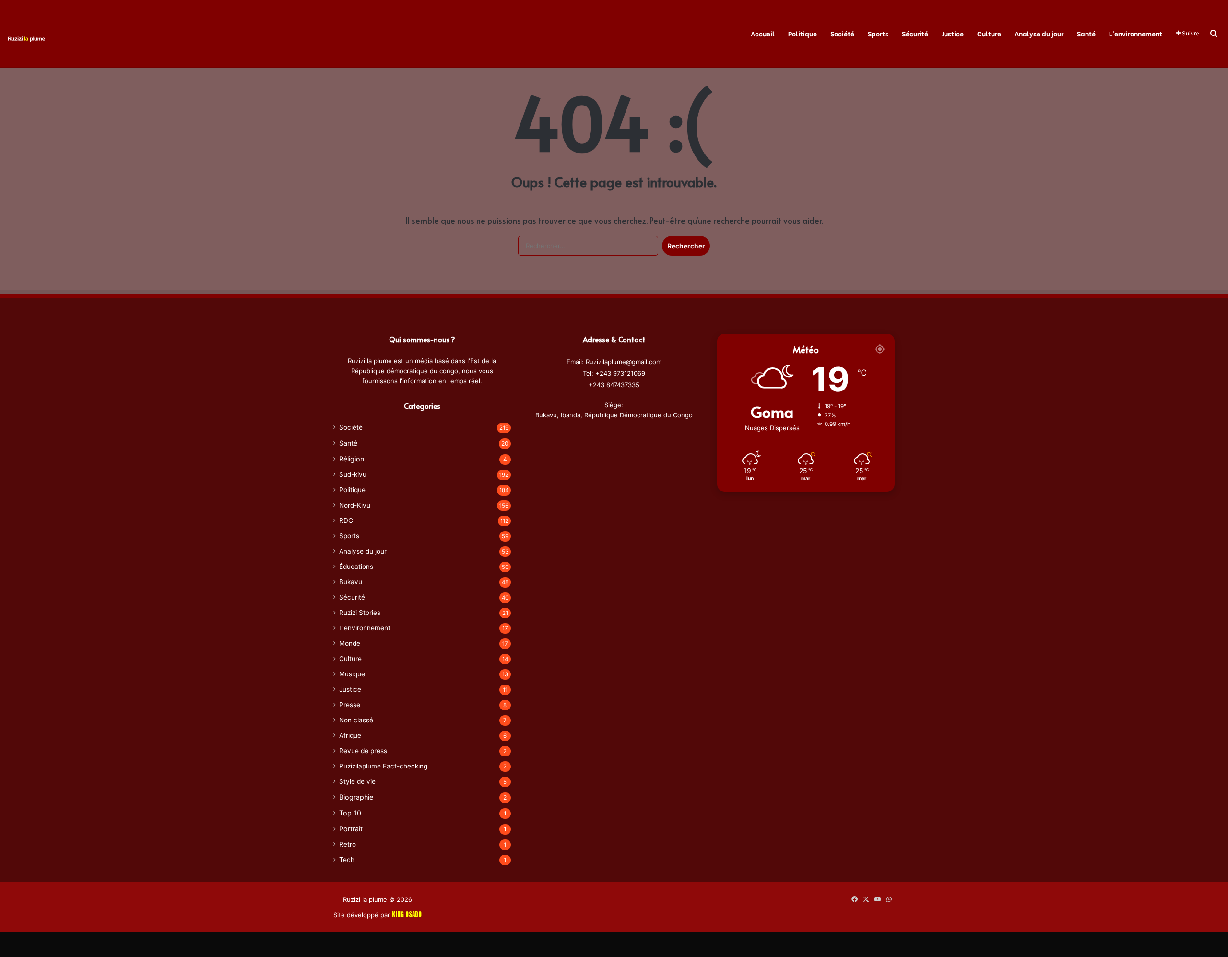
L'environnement (364, 628)
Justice (953, 33)
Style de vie (357, 781)
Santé (1086, 33)
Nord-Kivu (354, 505)
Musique (352, 674)
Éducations (356, 566)
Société (842, 33)
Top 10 (350, 813)
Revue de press (363, 751)
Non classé (356, 720)
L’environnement (1135, 33)
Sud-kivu (352, 474)
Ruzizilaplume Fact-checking (383, 766)
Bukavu (350, 582)
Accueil (763, 33)
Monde (349, 643)
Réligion (351, 459)
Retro (347, 844)
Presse (349, 705)
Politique (802, 33)
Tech (346, 859)
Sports (878, 33)
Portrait (351, 829)
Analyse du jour (1039, 33)
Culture (989, 33)
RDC (346, 520)
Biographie (356, 797)
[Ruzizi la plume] (26, 38)
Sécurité (915, 33)
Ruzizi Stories (359, 612)
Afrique (350, 735)
